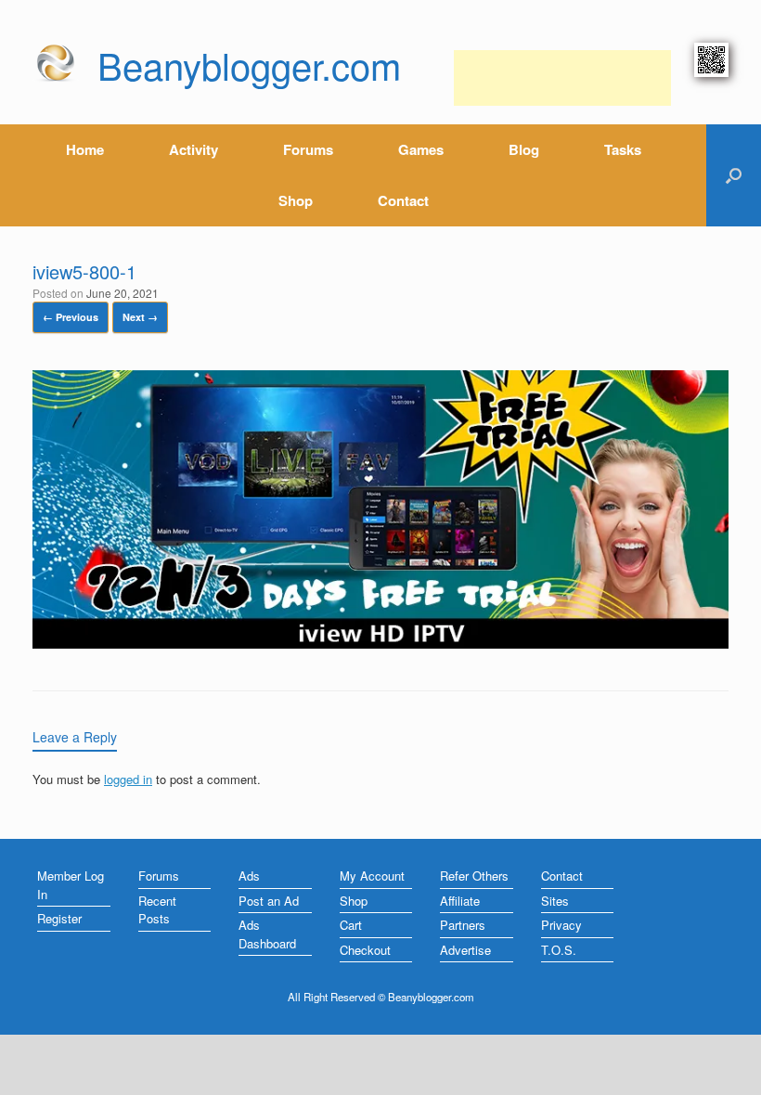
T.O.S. (558, 950)
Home (85, 149)
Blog (524, 149)
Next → (140, 317)
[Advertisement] (562, 78)
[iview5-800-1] (380, 643)
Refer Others (474, 875)
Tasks (622, 149)
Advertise (465, 950)
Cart (351, 925)
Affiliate (460, 900)
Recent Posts (157, 910)
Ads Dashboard (267, 934)
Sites (555, 900)
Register (59, 918)
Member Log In (70, 885)
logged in (128, 779)
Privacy (561, 925)
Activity (193, 149)
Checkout (365, 950)
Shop (295, 200)
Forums (308, 149)
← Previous (70, 317)
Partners (462, 925)
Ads (249, 875)
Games (421, 149)
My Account (372, 875)
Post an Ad (269, 900)
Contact (403, 200)
